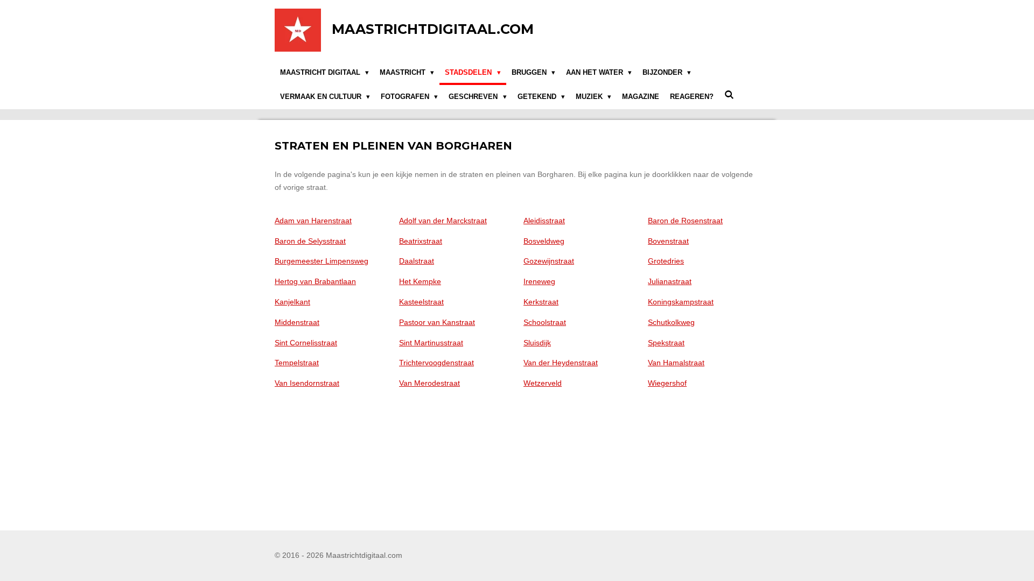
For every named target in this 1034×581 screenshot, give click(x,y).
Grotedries (666, 261)
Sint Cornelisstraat (306, 342)
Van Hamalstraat (676, 362)
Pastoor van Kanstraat (437, 322)
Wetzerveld (542, 383)
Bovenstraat (668, 241)
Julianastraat (669, 281)
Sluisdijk (537, 342)
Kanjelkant (292, 301)
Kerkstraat (540, 301)
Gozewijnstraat (548, 261)
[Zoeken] (729, 95)
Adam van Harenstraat (313, 220)
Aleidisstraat (544, 220)
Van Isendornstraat (307, 383)
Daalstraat (416, 261)
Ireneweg (539, 281)
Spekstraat (666, 342)
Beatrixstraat (420, 241)
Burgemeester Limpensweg (321, 261)
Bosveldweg (543, 241)
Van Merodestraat (429, 383)
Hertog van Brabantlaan (315, 281)
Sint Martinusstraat (431, 342)
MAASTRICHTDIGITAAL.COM (433, 29)
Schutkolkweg (671, 322)
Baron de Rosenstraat (685, 220)
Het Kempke (420, 281)
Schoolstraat (544, 322)
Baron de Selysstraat (310, 241)
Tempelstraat (297, 362)
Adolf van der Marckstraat (443, 220)
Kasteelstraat (421, 301)
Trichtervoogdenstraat (436, 362)
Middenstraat (297, 322)
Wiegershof (667, 383)
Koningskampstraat (681, 301)
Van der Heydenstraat (560, 362)
